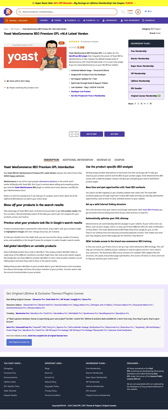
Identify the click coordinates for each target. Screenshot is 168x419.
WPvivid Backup (153, 327)
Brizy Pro (51, 327)
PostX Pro (48, 313)
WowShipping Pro (106, 313)
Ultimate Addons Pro (36, 308)
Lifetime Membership (95, 386)
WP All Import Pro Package (57, 330)
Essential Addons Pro (63, 305)
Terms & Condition (52, 395)
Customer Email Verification (120, 330)
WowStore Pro (37, 313)
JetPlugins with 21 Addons (101, 305)
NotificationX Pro (97, 327)
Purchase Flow (10, 373)
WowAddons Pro (60, 313)
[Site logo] (8, 11)
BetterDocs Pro (127, 327)
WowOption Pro (122, 313)
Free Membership (93, 368)
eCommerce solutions (48, 181)
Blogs (47, 368)
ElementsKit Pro (30, 305)
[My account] (138, 11)
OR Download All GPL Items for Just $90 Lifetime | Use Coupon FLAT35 (96, 148)
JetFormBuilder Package (78, 327)
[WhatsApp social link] (147, 103)
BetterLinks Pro (112, 327)
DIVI (44, 327)
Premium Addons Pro (123, 305)
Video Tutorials (10, 391)
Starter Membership (94, 373)
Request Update (10, 395)
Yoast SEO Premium (151, 210)
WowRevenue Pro (90, 313)
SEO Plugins (15, 29)
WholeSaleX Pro (75, 313)
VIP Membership (93, 382)
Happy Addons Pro (81, 305)
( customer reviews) (89, 41)
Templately (139, 327)
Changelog (8, 368)
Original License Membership (98, 395)
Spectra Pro (62, 327)
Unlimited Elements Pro (16, 308)
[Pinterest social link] (141, 103)
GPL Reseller (91, 391)
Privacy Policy (51, 391)
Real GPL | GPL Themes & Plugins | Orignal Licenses (94, 405)
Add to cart (92, 134)
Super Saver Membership (96, 377)
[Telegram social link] (150, 103)
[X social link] (138, 103)
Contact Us (49, 377)
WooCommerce (26, 187)
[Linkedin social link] (144, 103)
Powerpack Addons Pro (142, 305)
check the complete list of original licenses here (47, 335)
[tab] (51, 159)
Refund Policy (50, 382)
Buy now (114, 134)
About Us (48, 373)
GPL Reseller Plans (11, 386)
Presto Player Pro (13, 330)
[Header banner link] (84, 3)
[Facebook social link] (135, 103)
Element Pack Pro (46, 305)
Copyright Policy (52, 386)
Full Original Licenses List (19, 342)
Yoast (158, 33)
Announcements (10, 377)
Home (6, 29)
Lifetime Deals (10, 382)
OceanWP (37, 327)
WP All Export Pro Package (81, 330)
